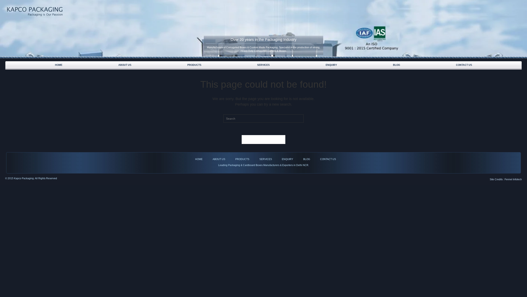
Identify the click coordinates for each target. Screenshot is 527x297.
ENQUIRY (287, 159)
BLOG (306, 159)
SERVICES (265, 159)
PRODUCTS (242, 159)
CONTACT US (328, 159)
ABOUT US (219, 159)
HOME (199, 159)
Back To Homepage (263, 139)
